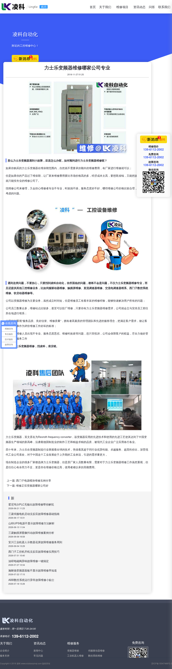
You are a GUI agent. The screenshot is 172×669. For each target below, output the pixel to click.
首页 (93, 7)
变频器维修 (73, 650)
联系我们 (164, 7)
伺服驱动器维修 (96, 650)
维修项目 (122, 7)
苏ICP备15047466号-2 (161, 663)
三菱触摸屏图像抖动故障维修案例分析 (31, 533)
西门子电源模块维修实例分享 (33, 480)
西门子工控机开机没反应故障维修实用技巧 (33, 551)
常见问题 (38, 655)
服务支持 (4, 655)
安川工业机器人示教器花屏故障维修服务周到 (35, 542)
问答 (152, 7)
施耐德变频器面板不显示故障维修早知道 (32, 570)
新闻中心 (38, 650)
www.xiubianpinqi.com (31, 663)
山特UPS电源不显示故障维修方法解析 (31, 523)
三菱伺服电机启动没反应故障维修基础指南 (33, 514)
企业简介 (4, 650)
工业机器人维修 (75, 655)
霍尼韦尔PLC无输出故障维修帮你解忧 (31, 504)
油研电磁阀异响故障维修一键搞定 (28, 561)
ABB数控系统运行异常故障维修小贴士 (31, 580)
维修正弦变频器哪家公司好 (32, 485)
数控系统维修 (95, 655)
